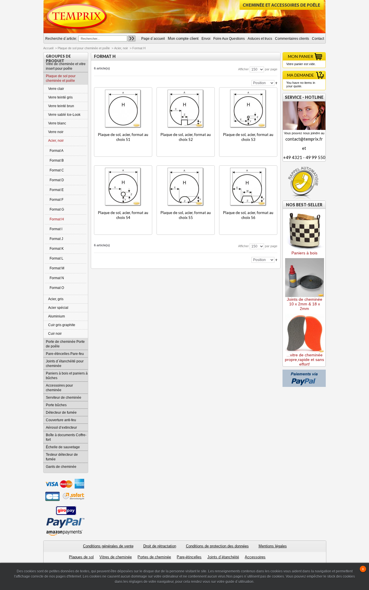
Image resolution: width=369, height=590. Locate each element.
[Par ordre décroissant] (276, 82)
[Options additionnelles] (304, 372)
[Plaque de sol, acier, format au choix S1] (123, 109)
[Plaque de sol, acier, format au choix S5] (185, 187)
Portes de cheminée (154, 557)
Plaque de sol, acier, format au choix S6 (248, 215)
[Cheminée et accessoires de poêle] (77, 16)
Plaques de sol (81, 557)
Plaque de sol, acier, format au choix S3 (248, 137)
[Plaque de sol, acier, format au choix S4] (123, 187)
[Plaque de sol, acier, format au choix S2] (185, 109)
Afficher (243, 69)
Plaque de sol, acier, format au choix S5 (186, 215)
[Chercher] (131, 38)
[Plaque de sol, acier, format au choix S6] (248, 187)
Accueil (48, 48)
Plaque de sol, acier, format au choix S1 (123, 137)
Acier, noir (121, 48)
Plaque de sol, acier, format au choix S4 (123, 215)
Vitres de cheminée (115, 557)
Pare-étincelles (189, 557)
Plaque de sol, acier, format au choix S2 (186, 137)
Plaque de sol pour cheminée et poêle (84, 48)
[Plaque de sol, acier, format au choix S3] (248, 109)
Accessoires (255, 557)
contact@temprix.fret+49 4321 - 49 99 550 (304, 148)
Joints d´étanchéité (223, 557)
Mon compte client (183, 38)
